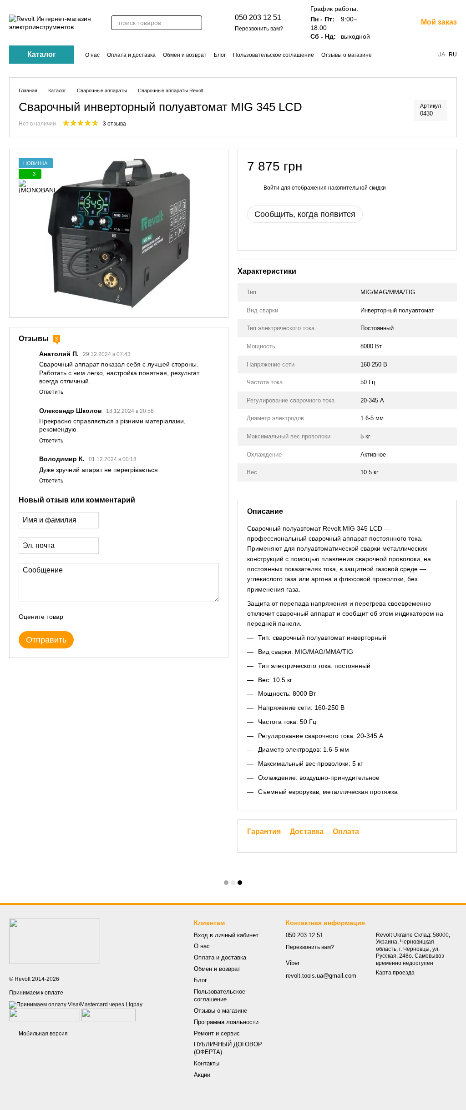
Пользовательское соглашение (273, 55)
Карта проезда (395, 972)
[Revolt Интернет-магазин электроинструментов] (54, 941)
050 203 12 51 (258, 17)
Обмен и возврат (185, 55)
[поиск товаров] (194, 22)
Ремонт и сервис (217, 1033)
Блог (220, 55)
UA (441, 54)
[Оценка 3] (107, 616)
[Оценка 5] (136, 616)
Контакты (206, 1063)
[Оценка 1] (78, 616)
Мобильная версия (42, 1033)
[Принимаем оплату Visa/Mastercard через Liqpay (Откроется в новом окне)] (75, 1004)
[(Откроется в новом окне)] (44, 1014)
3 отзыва (114, 124)
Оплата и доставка (131, 55)
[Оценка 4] (122, 616)
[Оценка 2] (93, 616)
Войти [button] (271, 188)
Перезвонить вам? (259, 28)
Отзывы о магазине (346, 55)
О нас (92, 55)
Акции (202, 1074)
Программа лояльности (226, 1022)
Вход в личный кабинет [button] (226, 935)
